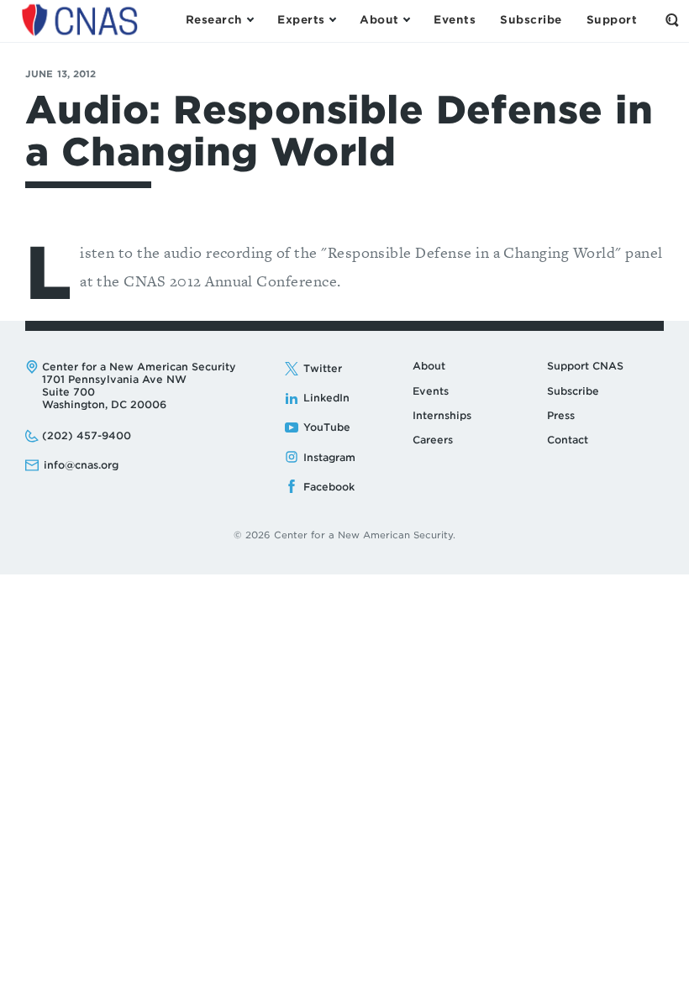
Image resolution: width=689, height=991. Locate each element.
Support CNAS (585, 365)
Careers (433, 439)
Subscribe (573, 391)
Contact (567, 439)
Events (431, 391)
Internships (442, 415)
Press (561, 415)
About (429, 365)
